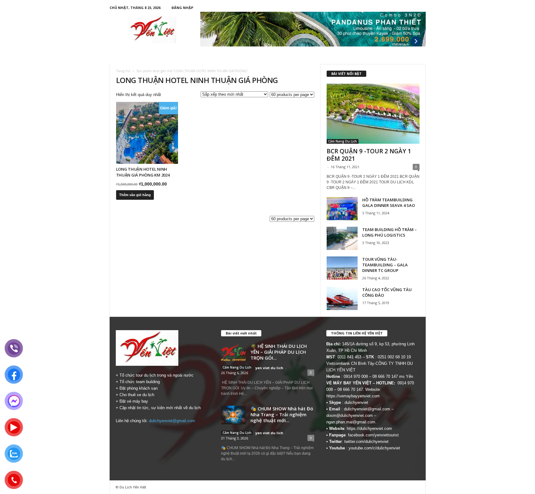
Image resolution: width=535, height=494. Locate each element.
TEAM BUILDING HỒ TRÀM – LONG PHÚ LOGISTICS (389, 232)
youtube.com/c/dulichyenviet (374, 448)
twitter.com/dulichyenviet (366, 441)
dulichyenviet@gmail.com (172, 420)
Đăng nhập (182, 7)
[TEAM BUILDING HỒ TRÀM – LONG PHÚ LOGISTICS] (342, 238)
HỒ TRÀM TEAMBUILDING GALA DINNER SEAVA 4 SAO (388, 202)
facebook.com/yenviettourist (373, 435)
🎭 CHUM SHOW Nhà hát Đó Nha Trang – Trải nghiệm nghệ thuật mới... (281, 414)
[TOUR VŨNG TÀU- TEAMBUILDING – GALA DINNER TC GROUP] (342, 268)
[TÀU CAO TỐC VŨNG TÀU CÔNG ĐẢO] (342, 298)
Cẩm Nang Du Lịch (342, 141)
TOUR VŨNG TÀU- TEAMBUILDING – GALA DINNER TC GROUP (385, 264)
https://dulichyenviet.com (369, 428)
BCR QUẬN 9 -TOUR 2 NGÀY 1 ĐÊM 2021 (369, 155)
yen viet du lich (269, 367)
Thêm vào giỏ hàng (135, 195)
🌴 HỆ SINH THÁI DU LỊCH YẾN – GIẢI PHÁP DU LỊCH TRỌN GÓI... (278, 352)
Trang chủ (123, 71)
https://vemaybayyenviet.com (353, 396)
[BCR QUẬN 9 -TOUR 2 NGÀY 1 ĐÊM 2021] (373, 114)
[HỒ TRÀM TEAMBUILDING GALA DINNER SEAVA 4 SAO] (342, 208)
